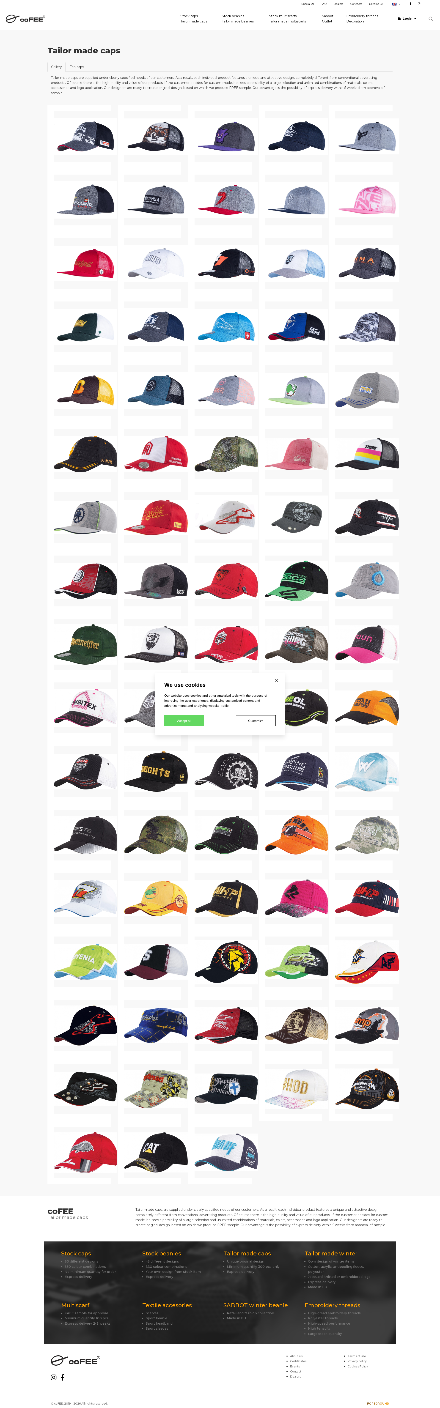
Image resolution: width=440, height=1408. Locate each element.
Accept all (184, 721)
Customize (256, 721)
